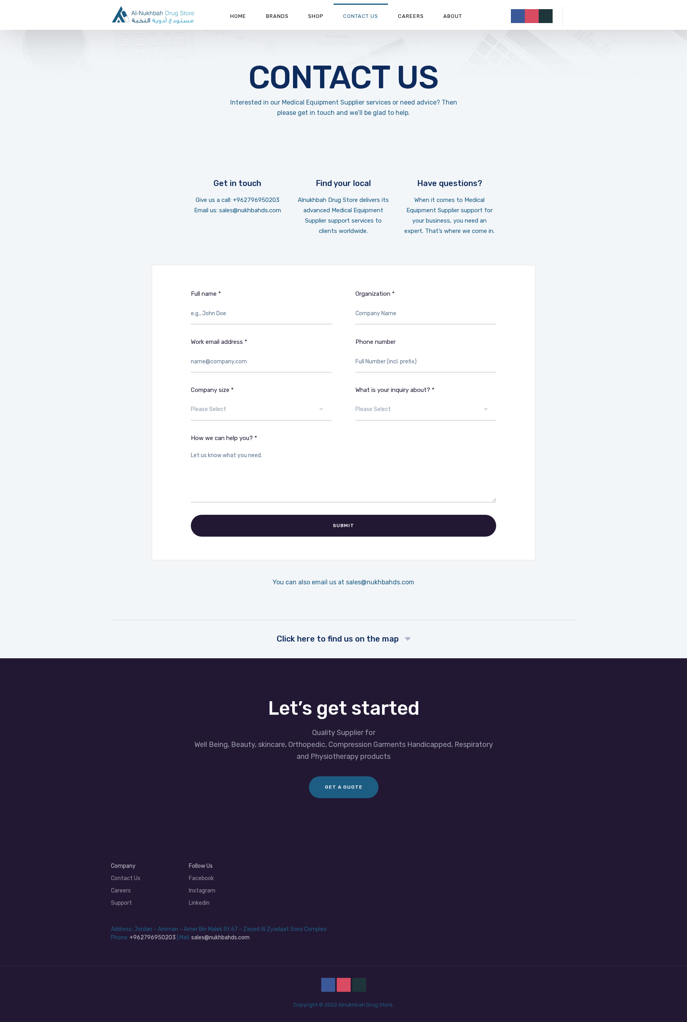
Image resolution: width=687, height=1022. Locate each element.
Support (121, 903)
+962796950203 (256, 200)
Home (238, 16)
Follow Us (201, 866)
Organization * (375, 293)
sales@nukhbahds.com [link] (250, 210)
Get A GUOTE (344, 787)
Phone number (375, 341)
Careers (411, 16)
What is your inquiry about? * (395, 390)
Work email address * (219, 341)
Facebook (201, 878)
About (452, 16)
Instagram (202, 890)
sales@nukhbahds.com (380, 582)
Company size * (212, 390)
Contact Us (360, 16)
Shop (316, 16)
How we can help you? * (224, 438)
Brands (277, 16)
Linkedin (199, 903)
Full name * (206, 293)
